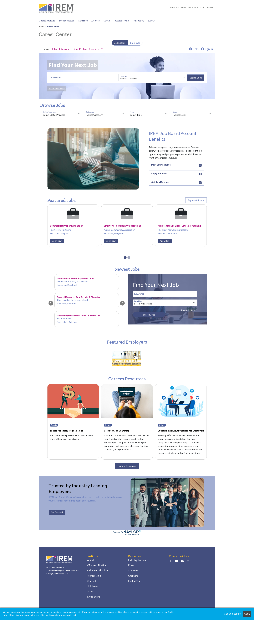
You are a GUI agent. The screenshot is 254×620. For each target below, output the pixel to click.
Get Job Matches (160, 182)
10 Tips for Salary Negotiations (66, 430)
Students (133, 570)
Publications (121, 20)
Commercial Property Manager (66, 225)
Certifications (47, 20)
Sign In (208, 49)
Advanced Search (57, 88)
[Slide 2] (128, 257)
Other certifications (98, 570)
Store (90, 591)
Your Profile (80, 49)
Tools (106, 20)
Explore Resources (127, 465)
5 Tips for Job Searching (116, 430)
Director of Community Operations (122, 225)
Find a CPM (134, 581)
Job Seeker (119, 42)
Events (95, 20)
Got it (247, 614)
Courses (83, 20)
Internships (65, 49)
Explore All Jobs (196, 200)
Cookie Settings (232, 614)
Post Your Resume (161, 164)
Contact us (93, 581)
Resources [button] (94, 49)
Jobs (54, 49)
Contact (209, 7)
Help (195, 49)
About (151, 20)
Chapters (133, 575)
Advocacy (138, 20)
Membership (66, 20)
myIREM (192, 7)
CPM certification (97, 565)
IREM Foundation (178, 7)
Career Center (52, 26)
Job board (92, 586)
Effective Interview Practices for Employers (181, 430)
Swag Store (93, 596)
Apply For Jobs (159, 173)
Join (202, 7)
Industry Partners (137, 560)
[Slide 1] (125, 257)
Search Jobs (196, 77)
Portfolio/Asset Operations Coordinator (78, 315)
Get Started (57, 512)
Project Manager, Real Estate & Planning (179, 225)
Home (41, 26)
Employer (135, 42)
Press (131, 565)
